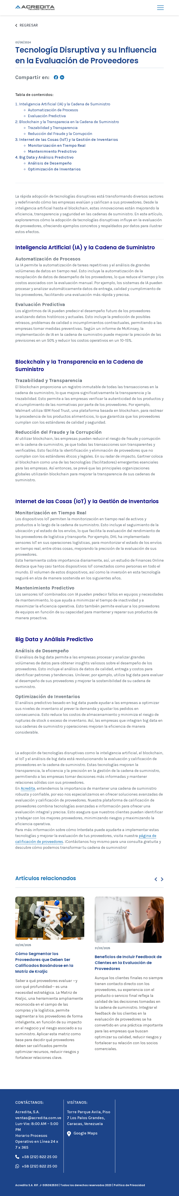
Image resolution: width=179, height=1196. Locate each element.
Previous (155, 879)
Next (162, 879)
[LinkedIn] (62, 78)
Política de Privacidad (129, 1185)
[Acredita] (35, 7)
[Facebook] (56, 78)
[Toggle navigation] (160, 7)
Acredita (28, 788)
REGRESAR (29, 25)
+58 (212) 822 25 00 (39, 1156)
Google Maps (86, 1133)
